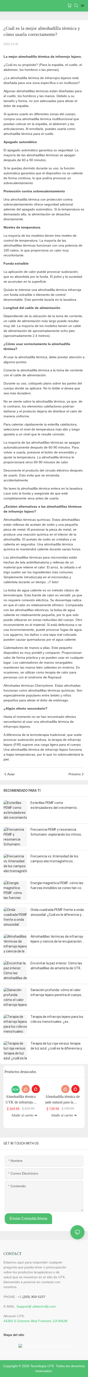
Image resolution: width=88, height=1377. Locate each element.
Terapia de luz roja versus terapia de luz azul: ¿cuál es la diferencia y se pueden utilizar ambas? (56, 1046)
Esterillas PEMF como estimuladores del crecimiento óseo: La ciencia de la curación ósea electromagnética (57, 805)
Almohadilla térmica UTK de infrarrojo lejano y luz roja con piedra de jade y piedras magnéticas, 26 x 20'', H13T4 (23, 1100)
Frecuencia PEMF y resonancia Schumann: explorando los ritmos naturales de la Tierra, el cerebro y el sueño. (56, 832)
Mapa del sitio (14, 1335)
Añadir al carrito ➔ (24, 1115)
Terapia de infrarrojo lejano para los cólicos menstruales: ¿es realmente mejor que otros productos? (57, 1019)
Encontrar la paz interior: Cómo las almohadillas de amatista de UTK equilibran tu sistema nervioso (56, 966)
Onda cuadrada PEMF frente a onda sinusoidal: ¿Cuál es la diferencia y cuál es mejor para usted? (57, 912)
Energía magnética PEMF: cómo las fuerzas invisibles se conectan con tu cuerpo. (57, 885)
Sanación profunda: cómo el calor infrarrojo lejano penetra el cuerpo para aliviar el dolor (56, 992)
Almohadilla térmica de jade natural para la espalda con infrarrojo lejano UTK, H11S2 (62, 1100)
